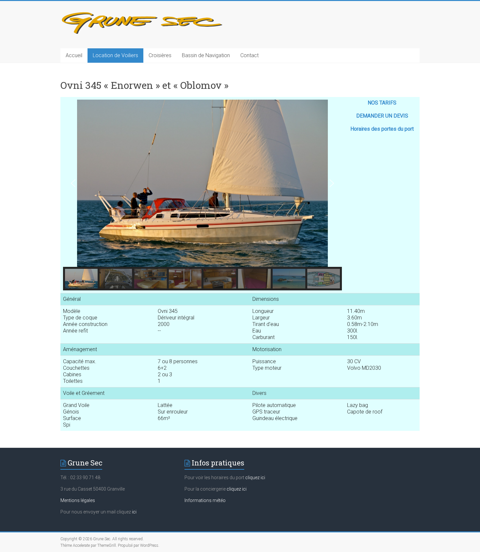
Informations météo (205, 500)
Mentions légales (77, 500)
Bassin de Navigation (206, 55)
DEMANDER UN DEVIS (382, 116)
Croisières (160, 55)
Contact (249, 55)
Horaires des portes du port (382, 129)
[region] (202, 195)
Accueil (74, 55)
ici (134, 511)
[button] (73, 183)
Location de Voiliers (115, 55)
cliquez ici (255, 477)
